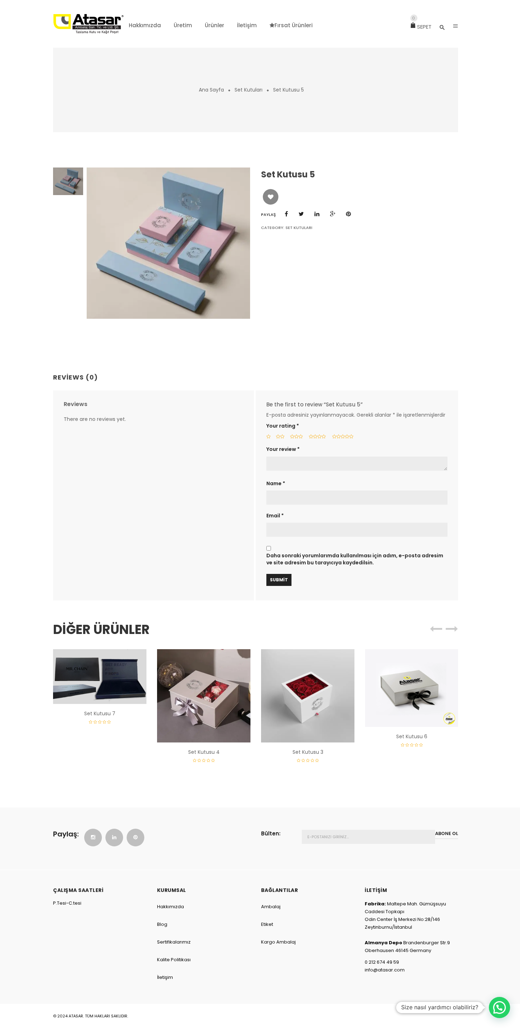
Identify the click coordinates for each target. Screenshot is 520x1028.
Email (275, 515)
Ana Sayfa (211, 89)
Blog (162, 924)
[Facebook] (286, 214)
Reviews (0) (75, 377)
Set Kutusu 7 (99, 713)
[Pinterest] (348, 214)
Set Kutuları (248, 89)
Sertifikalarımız (174, 942)
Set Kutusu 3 (308, 752)
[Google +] (332, 214)
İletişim (165, 977)
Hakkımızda (170, 906)
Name (275, 483)
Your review (283, 449)
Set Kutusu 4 (204, 752)
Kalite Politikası (174, 959)
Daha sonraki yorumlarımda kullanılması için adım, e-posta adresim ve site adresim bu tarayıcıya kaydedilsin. (354, 559)
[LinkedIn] (316, 214)
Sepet (422, 26)
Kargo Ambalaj (278, 942)
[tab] (78, 377)
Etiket (267, 924)
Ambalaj (271, 906)
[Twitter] (301, 214)
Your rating (282, 426)
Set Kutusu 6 (411, 736)
